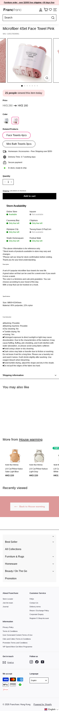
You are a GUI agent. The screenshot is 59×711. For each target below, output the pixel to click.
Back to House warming (32, 506)
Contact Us (34, 603)
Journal (5, 607)
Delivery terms (35, 607)
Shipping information (13, 375)
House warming (30, 439)
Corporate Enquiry (37, 614)
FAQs (32, 599)
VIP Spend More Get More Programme (17, 647)
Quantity (6, 176)
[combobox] (29, 18)
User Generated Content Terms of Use (17, 635)
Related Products (10, 129)
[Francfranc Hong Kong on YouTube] (42, 662)
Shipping (6, 191)
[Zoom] (47, 78)
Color (5, 114)
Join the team (8, 603)
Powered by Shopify (43, 704)
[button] (51, 709)
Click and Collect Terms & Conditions (17, 639)
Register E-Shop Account (39, 618)
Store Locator (8, 599)
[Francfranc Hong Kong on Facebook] (37, 662)
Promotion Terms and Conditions (15, 643)
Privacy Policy (8, 627)
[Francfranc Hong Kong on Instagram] (31, 662)
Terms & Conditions (10, 631)
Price (5, 100)
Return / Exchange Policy (39, 611)
